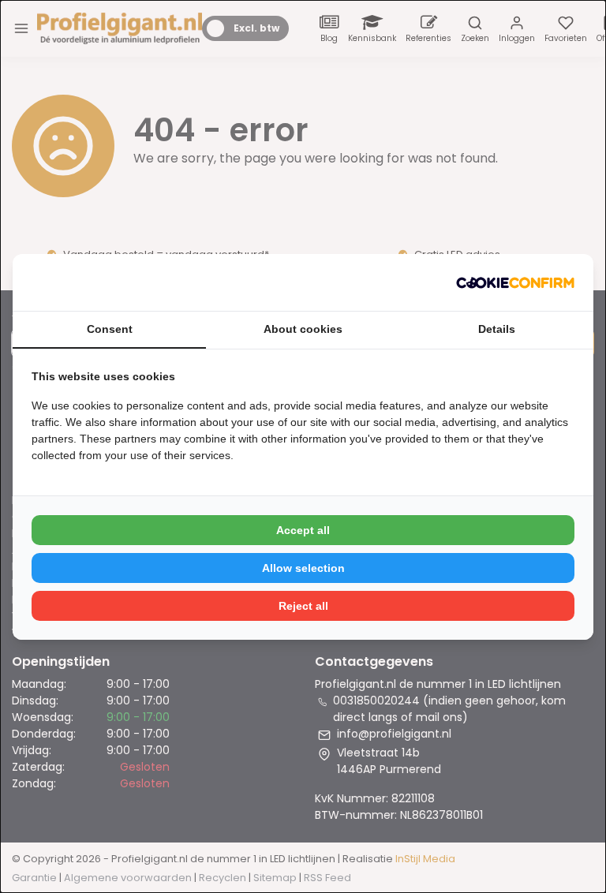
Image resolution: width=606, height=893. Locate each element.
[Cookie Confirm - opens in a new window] (515, 282)
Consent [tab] (110, 329)
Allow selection (303, 568)
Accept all (303, 530)
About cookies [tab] (303, 329)
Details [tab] (496, 329)
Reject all (303, 606)
